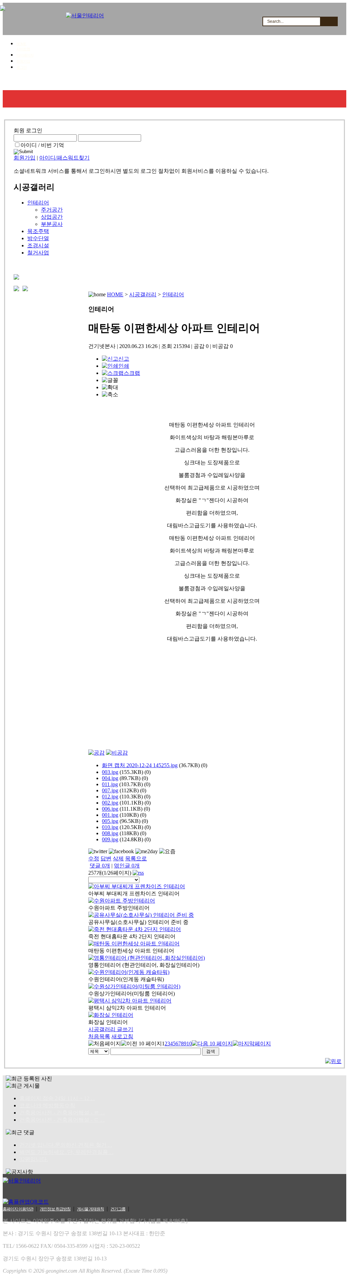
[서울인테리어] (85, 15)
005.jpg (110, 821)
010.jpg (110, 827)
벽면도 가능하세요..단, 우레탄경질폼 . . (66, 1152)
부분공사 (52, 224)
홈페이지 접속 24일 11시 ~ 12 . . (57, 1098)
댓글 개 (100, 865)
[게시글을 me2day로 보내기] (146, 851)
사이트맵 (23, 49)
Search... (275, 21)
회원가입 (23, 61)
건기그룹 (117, 1209)
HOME (21, 44)
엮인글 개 (127, 865)
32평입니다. (33, 1159)
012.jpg (110, 796)
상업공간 (52, 217)
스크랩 (132, 373)
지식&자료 (261, 81)
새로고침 (122, 1036)
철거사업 (38, 252)
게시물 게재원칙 (90, 1209)
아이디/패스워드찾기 (64, 158)
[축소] (110, 394)
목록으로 (136, 858)
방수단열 (38, 238)
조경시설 (38, 245)
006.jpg (110, 809)
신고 (123, 359)
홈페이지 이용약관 (18, 1209)
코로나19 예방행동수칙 (47, 1105)
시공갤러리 (100, 81)
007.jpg (110, 790)
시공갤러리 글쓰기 (110, 1029)
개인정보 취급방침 (55, 1209)
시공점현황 (181, 81)
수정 (93, 858)
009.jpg (110, 839)
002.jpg (110, 803)
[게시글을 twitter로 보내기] (97, 851)
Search (328, 21)
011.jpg (110, 784)
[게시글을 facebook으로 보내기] (121, 851)
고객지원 (221, 81)
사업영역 (60, 81)
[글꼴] (110, 380)
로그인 (21, 67)
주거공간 (52, 210)
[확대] (110, 387)
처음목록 (99, 1036)
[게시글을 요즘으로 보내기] (167, 851)
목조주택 (38, 231)
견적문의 (141, 81)
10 (189, 1043)
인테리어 (38, 202)
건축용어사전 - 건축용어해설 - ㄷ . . (62, 1120)
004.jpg (110, 778)
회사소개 (22, 81)
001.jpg (110, 815)
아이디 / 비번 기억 (42, 145)
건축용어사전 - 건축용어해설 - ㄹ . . (62, 1112)
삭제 (118, 858)
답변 (106, 858)
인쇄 (123, 366)
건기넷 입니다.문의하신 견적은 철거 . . (65, 1145)
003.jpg (110, 772)
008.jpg (110, 833)
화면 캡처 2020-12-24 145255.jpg (140, 765)
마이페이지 (24, 55)
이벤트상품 (303, 81)
